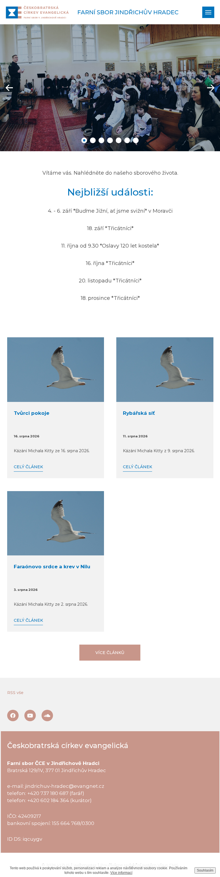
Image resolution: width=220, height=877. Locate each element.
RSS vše (15, 692)
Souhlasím (205, 870)
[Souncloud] (47, 715)
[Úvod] (37, 12)
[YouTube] (30, 715)
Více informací (121, 873)
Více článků (109, 652)
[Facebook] (13, 715)
